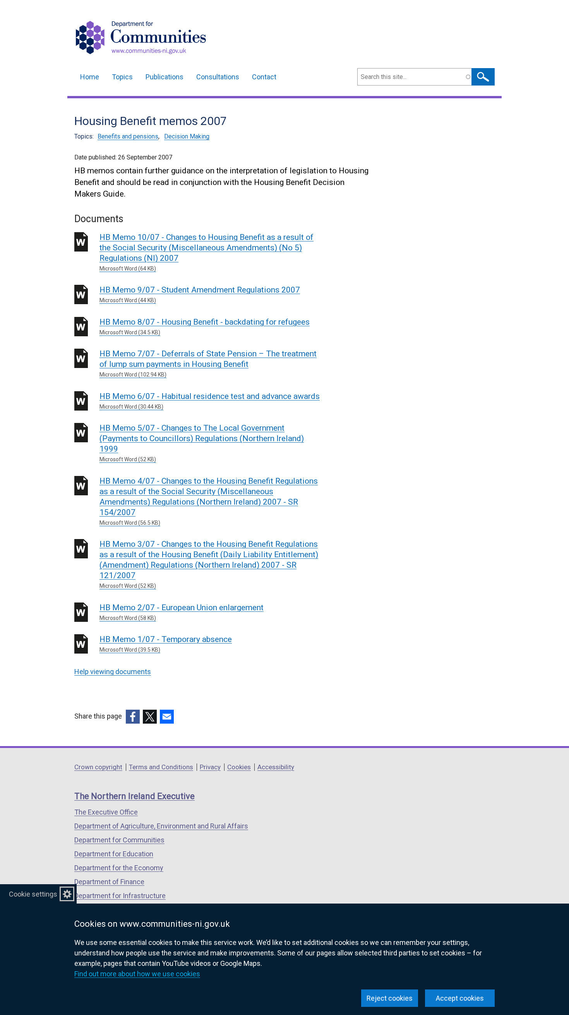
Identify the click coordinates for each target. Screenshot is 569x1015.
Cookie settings (33, 894)
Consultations (217, 77)
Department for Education (113, 854)
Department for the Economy (118, 868)
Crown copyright (98, 767)
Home (89, 77)
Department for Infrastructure (120, 896)
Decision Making (186, 136)
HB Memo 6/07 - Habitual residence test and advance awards (209, 401)
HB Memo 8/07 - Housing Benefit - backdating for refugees (204, 326)
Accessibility (275, 767)
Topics (122, 77)
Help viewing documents (112, 672)
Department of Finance (109, 882)
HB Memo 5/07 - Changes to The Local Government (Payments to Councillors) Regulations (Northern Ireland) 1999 (201, 442)
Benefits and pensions (128, 136)
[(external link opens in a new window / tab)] (133, 717)
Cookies (239, 767)
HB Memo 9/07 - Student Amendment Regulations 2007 (199, 294)
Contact (264, 77)
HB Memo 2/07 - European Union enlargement (181, 612)
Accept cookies (460, 998)
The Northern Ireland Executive (134, 796)
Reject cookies (390, 998)
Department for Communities (119, 840)
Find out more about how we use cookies (137, 974)
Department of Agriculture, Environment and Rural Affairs (161, 826)
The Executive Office (106, 812)
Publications (164, 77)
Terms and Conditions (161, 767)
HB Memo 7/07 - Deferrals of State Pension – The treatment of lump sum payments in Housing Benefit (208, 363)
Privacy (210, 767)
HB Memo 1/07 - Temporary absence (165, 644)
